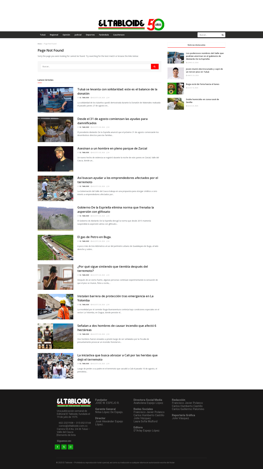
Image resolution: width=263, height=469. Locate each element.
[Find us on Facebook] (57, 446)
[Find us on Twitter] (64, 446)
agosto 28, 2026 (98, 98)
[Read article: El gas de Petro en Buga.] (55, 247)
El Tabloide (84, 98)
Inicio (40, 44)
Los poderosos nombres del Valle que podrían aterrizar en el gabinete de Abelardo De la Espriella (205, 56)
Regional (54, 34)
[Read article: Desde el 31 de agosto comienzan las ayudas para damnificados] (55, 129)
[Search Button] (222, 34)
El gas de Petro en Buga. (94, 237)
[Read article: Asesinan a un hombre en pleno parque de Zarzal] (55, 159)
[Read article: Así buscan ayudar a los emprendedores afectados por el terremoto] (55, 188)
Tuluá (42, 34)
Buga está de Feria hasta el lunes (202, 84)
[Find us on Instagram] (70, 446)
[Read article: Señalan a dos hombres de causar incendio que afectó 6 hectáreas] (55, 336)
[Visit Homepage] (131, 24)
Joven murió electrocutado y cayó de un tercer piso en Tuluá (204, 70)
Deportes (90, 34)
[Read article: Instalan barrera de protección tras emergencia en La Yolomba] (55, 306)
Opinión (66, 34)
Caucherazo (119, 34)
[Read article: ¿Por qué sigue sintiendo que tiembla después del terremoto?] (55, 277)
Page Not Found (50, 44)
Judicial (78, 34)
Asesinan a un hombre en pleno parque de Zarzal (112, 148)
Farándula (104, 34)
